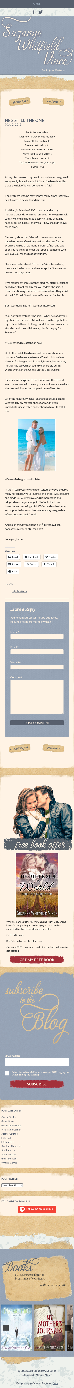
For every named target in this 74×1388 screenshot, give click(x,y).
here (55, 1383)
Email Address (12, 1056)
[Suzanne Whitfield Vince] (37, 45)
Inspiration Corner (11, 1129)
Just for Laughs (9, 1133)
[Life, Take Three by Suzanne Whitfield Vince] (16, 1328)
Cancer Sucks (8, 1117)
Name (14, 632)
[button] (6, 1328)
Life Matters (19, 591)
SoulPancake (8, 1150)
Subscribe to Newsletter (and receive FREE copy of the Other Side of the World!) (40, 1073)
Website (15, 662)
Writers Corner (9, 1162)
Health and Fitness (11, 1125)
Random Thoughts (11, 1146)
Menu (37, 4)
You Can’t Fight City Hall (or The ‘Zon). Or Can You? (20, 101)
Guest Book (7, 1121)
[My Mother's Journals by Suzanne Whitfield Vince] (49, 1328)
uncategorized (9, 1158)
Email (13, 647)
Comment (16, 677)
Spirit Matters (8, 1154)
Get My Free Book (37, 960)
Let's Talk (6, 1137)
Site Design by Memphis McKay (37, 1375)
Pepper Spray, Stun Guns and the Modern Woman (53, 101)
